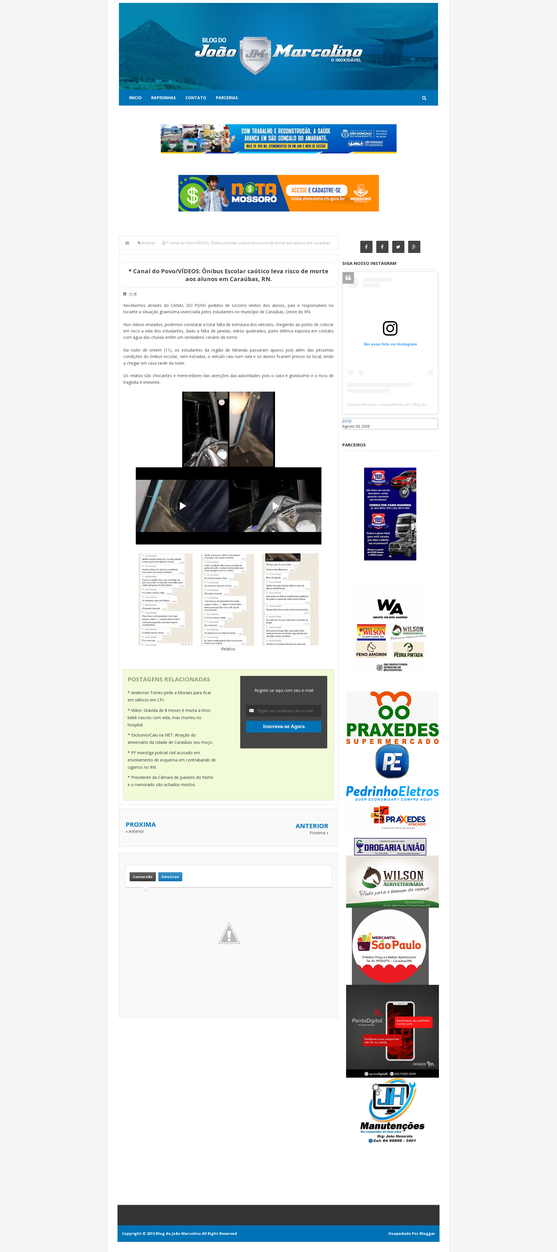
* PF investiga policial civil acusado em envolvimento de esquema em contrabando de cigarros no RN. (172, 760)
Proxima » (319, 832)
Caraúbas (351, 432)
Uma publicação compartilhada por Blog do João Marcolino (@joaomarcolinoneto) (422, 404)
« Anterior (135, 831)
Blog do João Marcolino (178, 1233)
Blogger (427, 1233)
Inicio (135, 97)
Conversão (143, 876)
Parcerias (227, 97)
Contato (195, 97)
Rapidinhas (163, 97)
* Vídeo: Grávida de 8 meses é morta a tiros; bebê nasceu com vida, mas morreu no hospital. (169, 718)
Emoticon (170, 876)
